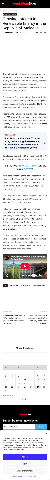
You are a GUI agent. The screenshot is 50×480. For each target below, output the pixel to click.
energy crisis (14, 285)
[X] (11, 38)
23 (44, 383)
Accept (25, 457)
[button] (46, 433)
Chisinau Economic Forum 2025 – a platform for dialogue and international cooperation (14, 319)
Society (14, 14)
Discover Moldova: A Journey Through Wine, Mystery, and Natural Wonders (37, 319)
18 (12, 383)
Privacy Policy (31, 476)
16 (44, 379)
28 (31, 387)
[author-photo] (25, 339)
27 (25, 387)
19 (19, 383)
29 (38, 387)
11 (12, 379)
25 (12, 387)
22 (38, 383)
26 (19, 387)
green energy (25, 285)
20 (25, 383)
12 (19, 379)
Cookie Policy (17, 476)
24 (6, 387)
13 (25, 379)
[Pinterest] (16, 38)
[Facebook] (5, 38)
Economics (13, 10)
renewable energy (39, 285)
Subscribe (41, 427)
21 (31, 383)
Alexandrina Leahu (11, 32)
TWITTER (27, 169)
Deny (25, 464)
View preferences (25, 471)
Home (5, 10)
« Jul (24, 399)
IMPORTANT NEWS (28, 166)
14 (31, 379)
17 (6, 383)
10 (6, 379)
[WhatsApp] (22, 38)
